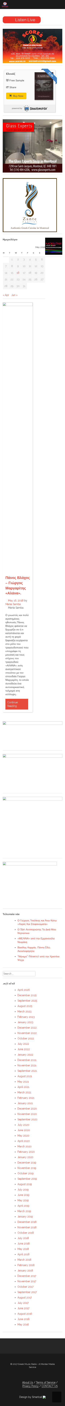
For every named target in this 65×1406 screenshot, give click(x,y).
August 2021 (25, 1076)
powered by (17, 108)
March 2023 (24, 1011)
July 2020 (23, 1124)
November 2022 (27, 1033)
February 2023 (26, 1016)
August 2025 (25, 1006)
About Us (27, 1382)
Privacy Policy (30, 1386)
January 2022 (25, 1054)
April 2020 (24, 1141)
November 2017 (27, 1281)
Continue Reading (12, 704)
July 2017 (23, 1302)
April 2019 (23, 1205)
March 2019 (24, 1211)
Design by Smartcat (31, 1397)
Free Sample (16, 80)
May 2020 (23, 1135)
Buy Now (17, 95)
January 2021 (25, 1103)
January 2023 (25, 1022)
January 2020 (25, 1157)
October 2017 (25, 1286)
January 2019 (25, 1216)
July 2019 (23, 1189)
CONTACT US (50, 1386)
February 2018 (26, 1265)
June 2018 (24, 1243)
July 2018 (23, 1238)
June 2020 (24, 1130)
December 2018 (27, 1222)
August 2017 (25, 1297)
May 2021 (23, 1081)
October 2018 (26, 1232)
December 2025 (27, 995)
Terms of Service (45, 1382)
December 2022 (27, 1027)
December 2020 (27, 1108)
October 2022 (26, 1038)
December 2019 (27, 1162)
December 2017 (27, 1275)
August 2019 (25, 1184)
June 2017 (23, 1308)
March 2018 (24, 1259)
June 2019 (23, 1195)
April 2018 (23, 1254)
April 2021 (23, 1087)
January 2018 (25, 1270)
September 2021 (27, 1070)
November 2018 (27, 1227)
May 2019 (23, 1200)
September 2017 (27, 1292)
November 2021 (27, 1065)
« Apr (6, 295)
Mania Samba (13, 604)
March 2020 (25, 1146)
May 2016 (23, 1324)
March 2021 (24, 1092)
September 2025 (27, 1000)
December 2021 (27, 1060)
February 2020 (26, 1151)
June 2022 (24, 1049)
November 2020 (27, 1114)
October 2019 (26, 1173)
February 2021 (26, 1097)
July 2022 (23, 1043)
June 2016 (24, 1319)
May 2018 (23, 1248)
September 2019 (27, 1178)
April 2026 (24, 989)
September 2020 (27, 1119)
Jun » (14, 295)
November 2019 (27, 1168)
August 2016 (25, 1313)
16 (18, 272)
